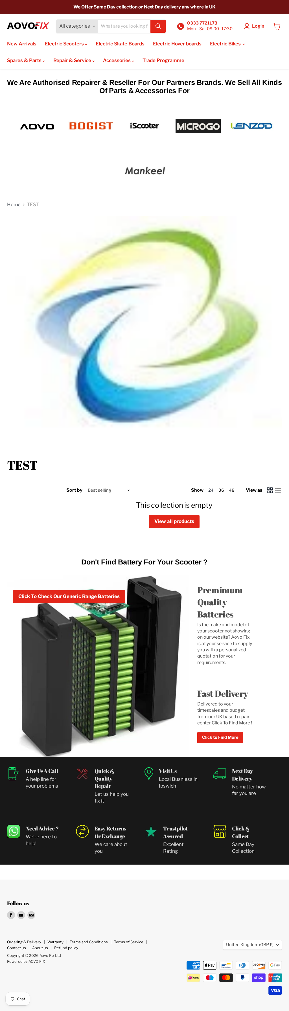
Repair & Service (72, 60)
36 (221, 490)
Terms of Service (128, 942)
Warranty (55, 942)
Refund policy (66, 948)
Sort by (74, 490)
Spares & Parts (25, 60)
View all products (174, 521)
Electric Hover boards (177, 44)
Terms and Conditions (89, 942)
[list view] (278, 490)
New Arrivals (21, 44)
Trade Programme (163, 60)
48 (232, 490)
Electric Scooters (65, 44)
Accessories (117, 60)
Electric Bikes (226, 44)
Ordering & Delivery (24, 942)
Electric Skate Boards (120, 44)
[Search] (158, 26)
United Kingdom (249, 944)
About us (40, 948)
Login (258, 26)
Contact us (16, 948)
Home (14, 204)
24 (211, 490)
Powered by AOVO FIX (26, 961)
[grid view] (270, 490)
